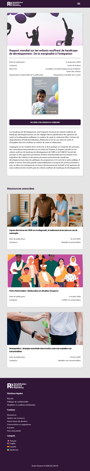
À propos (10, 427)
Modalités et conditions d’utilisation (21, 405)
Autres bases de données (17, 421)
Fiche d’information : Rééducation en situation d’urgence (33, 291)
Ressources (11, 415)
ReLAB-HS (54, 466)
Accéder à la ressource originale (45, 122)
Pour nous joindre (14, 431)
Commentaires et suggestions (19, 424)
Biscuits (10, 398)
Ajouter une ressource (16, 418)
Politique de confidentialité (17, 402)
